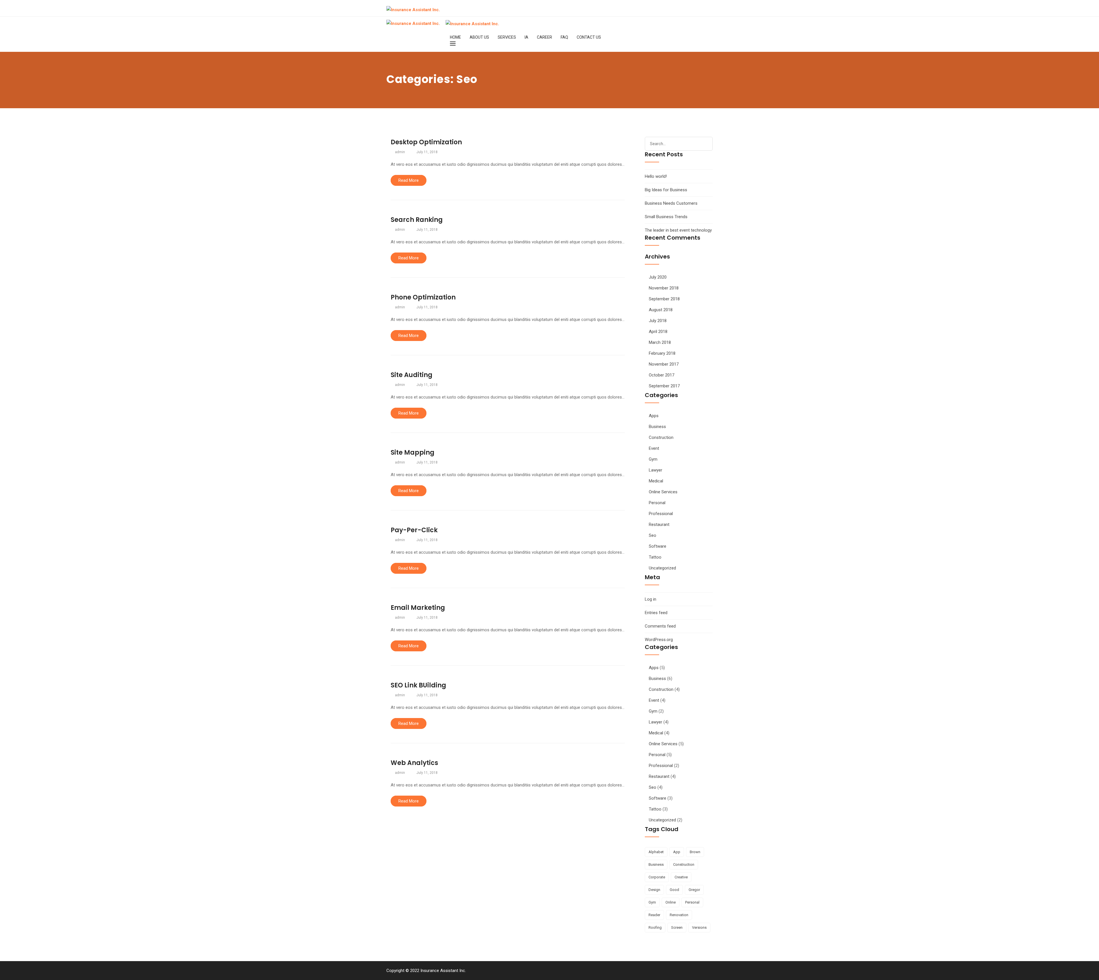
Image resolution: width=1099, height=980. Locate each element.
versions (699, 927)
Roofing (655, 927)
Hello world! (656, 176)
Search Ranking (417, 219)
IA (526, 37)
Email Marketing (418, 607)
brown (695, 852)
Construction (661, 437)
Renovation (679, 915)
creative (681, 877)
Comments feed (660, 626)
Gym (653, 459)
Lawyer (655, 470)
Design (654, 890)
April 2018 (658, 331)
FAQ (564, 37)
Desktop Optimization (426, 142)
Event (654, 448)
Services (507, 37)
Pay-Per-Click (414, 530)
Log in (650, 599)
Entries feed (656, 612)
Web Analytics (414, 762)
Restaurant (659, 524)
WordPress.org (659, 639)
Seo (652, 535)
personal (692, 902)
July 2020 (658, 277)
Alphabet (656, 852)
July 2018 (658, 320)
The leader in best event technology (678, 230)
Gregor (694, 890)
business (656, 864)
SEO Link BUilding (418, 685)
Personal (657, 502)
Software (657, 546)
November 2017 (664, 364)
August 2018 (661, 309)
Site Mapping (412, 452)
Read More (408, 180)
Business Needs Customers (671, 203)
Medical (656, 481)
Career (544, 37)
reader (654, 915)
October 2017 (661, 375)
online (670, 902)
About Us (479, 37)
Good (674, 890)
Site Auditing (411, 374)
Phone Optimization (423, 297)
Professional (661, 513)
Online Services (663, 491)
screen (677, 927)
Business (657, 426)
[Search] (706, 142)
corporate (657, 877)
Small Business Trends (666, 216)
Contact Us (589, 37)
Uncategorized (662, 568)
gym (652, 902)
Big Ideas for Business (666, 189)
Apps (654, 415)
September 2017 (664, 386)
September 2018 (664, 298)
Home (455, 37)
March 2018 (660, 342)
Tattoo (655, 557)
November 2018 (664, 288)
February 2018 (662, 353)
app (676, 852)
